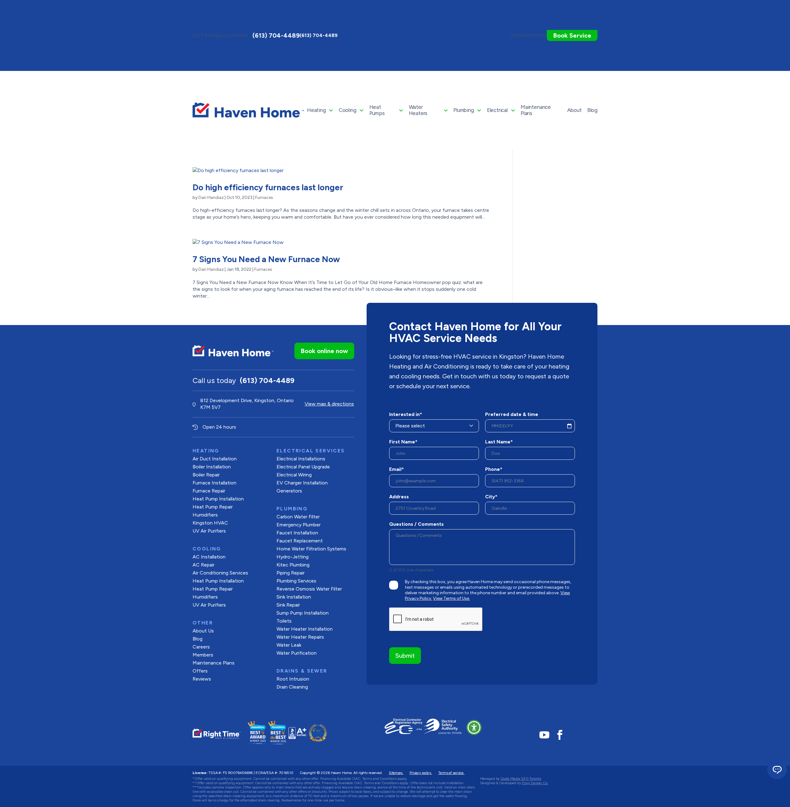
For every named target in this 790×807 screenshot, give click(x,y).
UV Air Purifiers (209, 531)
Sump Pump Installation (302, 613)
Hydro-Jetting (292, 557)
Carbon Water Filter (298, 517)
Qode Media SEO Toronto (521, 778)
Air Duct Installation (215, 459)
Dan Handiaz (211, 197)
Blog (592, 110)
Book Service (572, 35)
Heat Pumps (377, 110)
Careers (201, 647)
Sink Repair (288, 605)
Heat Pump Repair (213, 589)
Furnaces (264, 197)
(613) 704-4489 (276, 35)
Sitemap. (396, 773)
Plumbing (463, 110)
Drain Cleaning (292, 687)
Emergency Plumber (298, 525)
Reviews (202, 679)
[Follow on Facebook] (560, 735)
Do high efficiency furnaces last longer (268, 187)
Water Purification (296, 653)
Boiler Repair (206, 475)
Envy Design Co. (535, 783)
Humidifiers (205, 515)
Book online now (324, 351)
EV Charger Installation (302, 483)
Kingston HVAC (210, 523)
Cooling (347, 110)
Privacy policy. (421, 773)
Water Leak (288, 645)
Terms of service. (451, 773)
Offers (200, 671)
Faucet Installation (297, 533)
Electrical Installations (300, 459)
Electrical (497, 110)
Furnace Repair (209, 491)
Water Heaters (418, 110)
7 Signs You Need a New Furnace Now (266, 259)
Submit (405, 655)
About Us (203, 631)
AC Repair (203, 565)
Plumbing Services (296, 581)
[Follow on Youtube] (544, 735)
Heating (316, 110)
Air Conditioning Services (220, 573)
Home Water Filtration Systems (311, 549)
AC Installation (209, 557)
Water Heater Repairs (300, 637)
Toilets (284, 621)
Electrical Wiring (294, 475)
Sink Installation (293, 597)
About (574, 110)
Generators (289, 491)
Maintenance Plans (536, 110)
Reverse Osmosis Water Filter (309, 589)
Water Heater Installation (304, 629)
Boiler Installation (212, 467)
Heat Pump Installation (218, 499)
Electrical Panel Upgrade (303, 467)
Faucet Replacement (299, 541)
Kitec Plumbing (293, 565)
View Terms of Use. (451, 598)
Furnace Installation (214, 483)
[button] (474, 727)
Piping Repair (290, 573)
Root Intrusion (292, 679)
